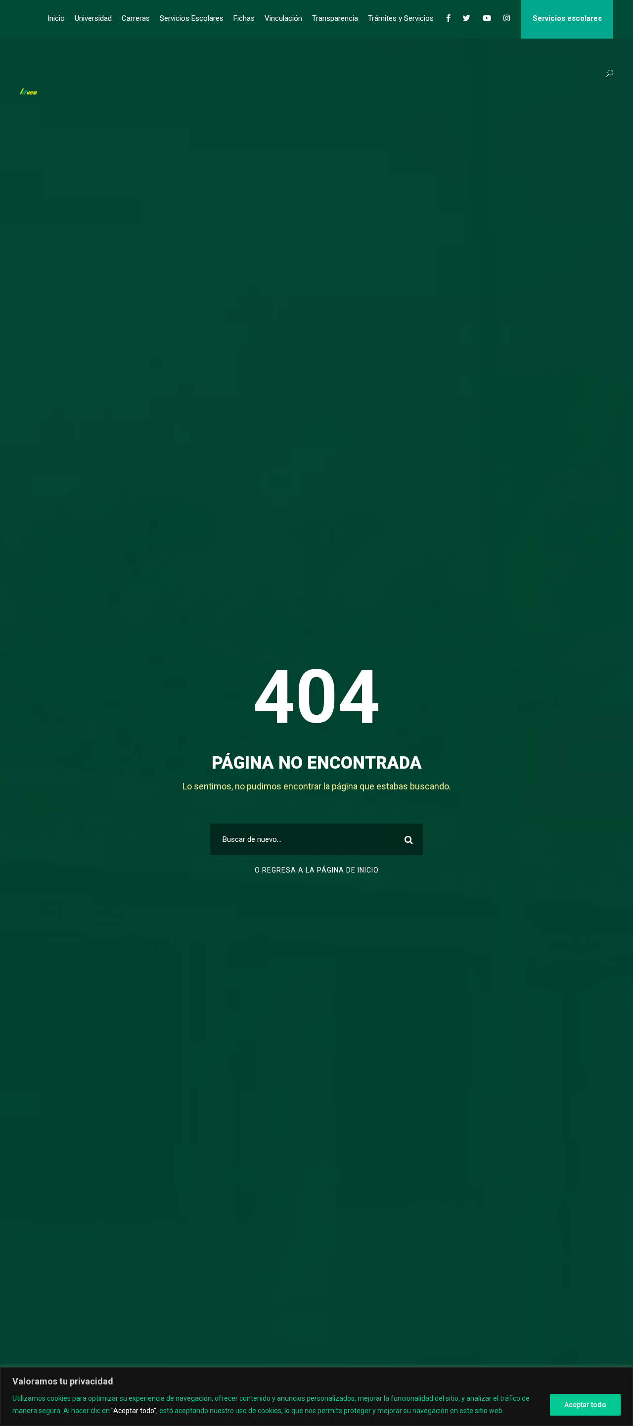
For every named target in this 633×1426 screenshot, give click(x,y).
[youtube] (487, 18)
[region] (316, 1396)
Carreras (136, 18)
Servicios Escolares (192, 18)
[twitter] (466, 18)
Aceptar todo (585, 1405)
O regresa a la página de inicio (317, 870)
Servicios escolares (567, 18)
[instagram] (506, 18)
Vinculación (283, 18)
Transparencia (335, 18)
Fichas (244, 18)
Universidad (93, 18)
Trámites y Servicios (401, 18)
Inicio (56, 18)
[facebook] (448, 18)
